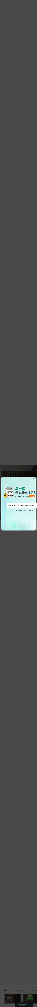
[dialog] (18, 503)
